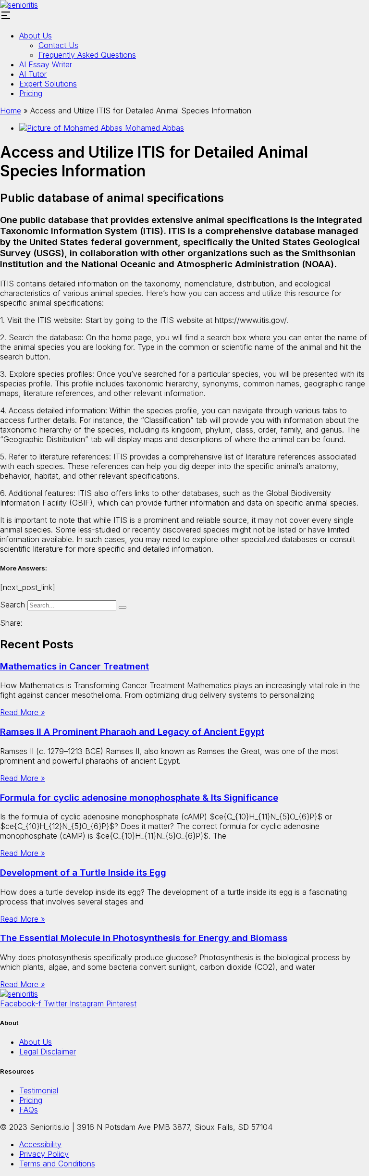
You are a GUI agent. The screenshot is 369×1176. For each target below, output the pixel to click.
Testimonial (38, 1090)
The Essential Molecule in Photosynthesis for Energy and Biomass (143, 937)
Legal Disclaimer (47, 1051)
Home (10, 110)
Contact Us (58, 45)
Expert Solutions (48, 83)
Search (12, 604)
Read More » (22, 712)
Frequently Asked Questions (87, 55)
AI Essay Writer (45, 64)
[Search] (122, 607)
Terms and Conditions (57, 1163)
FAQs (28, 1109)
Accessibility (40, 1144)
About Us (35, 35)
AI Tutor (33, 74)
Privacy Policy (44, 1154)
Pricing (30, 93)
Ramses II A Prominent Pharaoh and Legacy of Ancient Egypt (132, 731)
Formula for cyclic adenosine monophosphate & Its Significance (139, 797)
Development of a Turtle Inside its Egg (83, 872)
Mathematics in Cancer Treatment (74, 666)
